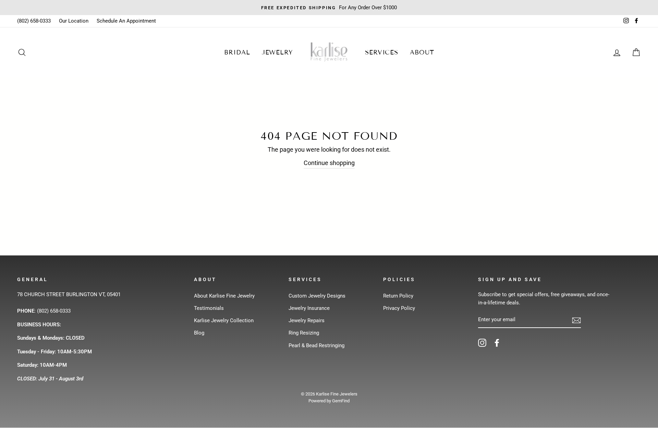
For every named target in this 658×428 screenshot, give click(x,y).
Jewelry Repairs (307, 320)
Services (381, 52)
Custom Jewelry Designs (317, 296)
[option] (329, 7)
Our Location (73, 21)
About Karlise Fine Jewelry (224, 296)
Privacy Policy (399, 308)
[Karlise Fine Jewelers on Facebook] (497, 342)
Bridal (237, 52)
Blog (199, 333)
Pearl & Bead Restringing (316, 345)
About (422, 52)
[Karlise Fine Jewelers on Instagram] (482, 342)
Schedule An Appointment (126, 21)
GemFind (341, 400)
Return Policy (398, 296)
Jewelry (277, 52)
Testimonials (209, 308)
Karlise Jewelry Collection (224, 320)
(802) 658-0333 (34, 21)
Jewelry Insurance (309, 308)
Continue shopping (329, 162)
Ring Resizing (304, 333)
